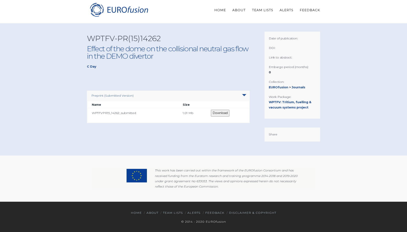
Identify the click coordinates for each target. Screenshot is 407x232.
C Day (91, 66)
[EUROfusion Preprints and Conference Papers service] (119, 9)
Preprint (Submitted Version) (112, 95)
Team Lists (173, 213)
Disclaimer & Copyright (252, 213)
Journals (298, 87)
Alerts (194, 213)
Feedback (214, 213)
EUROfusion (278, 87)
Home (136, 213)
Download (220, 113)
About (152, 213)
